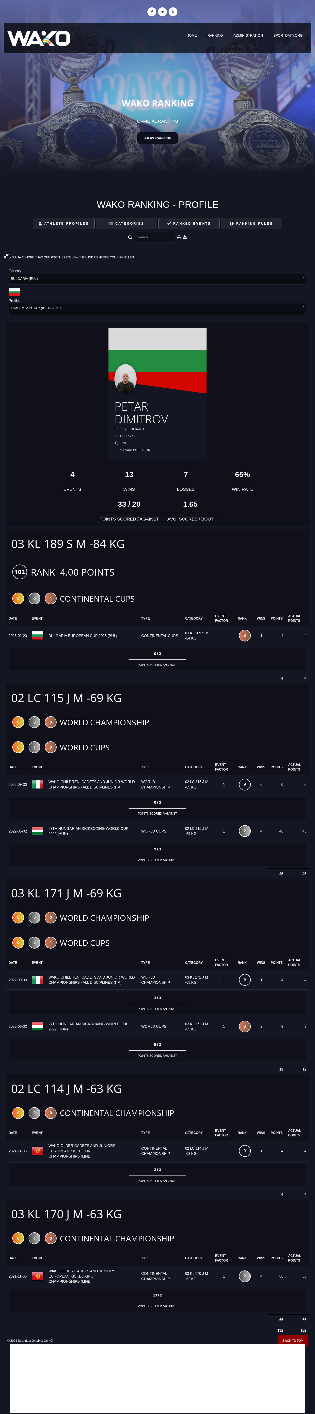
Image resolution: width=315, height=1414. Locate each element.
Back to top (293, 1340)
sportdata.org (288, 35)
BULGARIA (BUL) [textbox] (24, 279)
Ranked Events (191, 223)
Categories (128, 223)
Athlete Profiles (66, 223)
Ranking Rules (253, 223)
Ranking (215, 35)
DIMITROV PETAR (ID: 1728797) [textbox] (37, 308)
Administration (248, 35)
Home (192, 35)
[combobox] (157, 280)
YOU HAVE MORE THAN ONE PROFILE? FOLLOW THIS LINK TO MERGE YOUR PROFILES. (72, 257)
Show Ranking (157, 138)
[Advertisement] (157, 1378)
